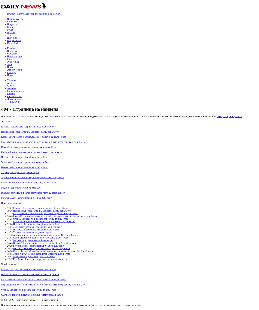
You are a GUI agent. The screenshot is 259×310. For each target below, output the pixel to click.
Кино (10, 27)
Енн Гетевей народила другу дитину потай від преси (40, 259)
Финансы (12, 21)
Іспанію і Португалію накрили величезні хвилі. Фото (34, 14)
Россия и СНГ (14, 96)
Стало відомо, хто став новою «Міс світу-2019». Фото (28, 182)
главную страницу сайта (229, 116)
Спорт (10, 85)
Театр (10, 35)
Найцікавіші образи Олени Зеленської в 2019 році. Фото (30, 131)
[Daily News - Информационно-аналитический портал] (23, 9)
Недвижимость (15, 19)
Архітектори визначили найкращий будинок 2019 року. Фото (32, 177)
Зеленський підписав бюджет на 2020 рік (34, 256)
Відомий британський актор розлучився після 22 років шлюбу (33, 193)
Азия (9, 83)
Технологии (13, 102)
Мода (10, 29)
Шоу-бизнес (13, 38)
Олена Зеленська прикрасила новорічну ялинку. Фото (28, 147)
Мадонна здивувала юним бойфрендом (21, 187)
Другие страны (15, 99)
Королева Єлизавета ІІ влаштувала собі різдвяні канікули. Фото (33, 137)
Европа (11, 93)
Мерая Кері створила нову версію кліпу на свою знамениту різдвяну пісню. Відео (43, 142)
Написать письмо (132, 305)
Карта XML (13, 43)
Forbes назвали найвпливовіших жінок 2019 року (26, 198)
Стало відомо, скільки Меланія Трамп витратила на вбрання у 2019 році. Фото (53, 251)
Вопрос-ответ (14, 40)
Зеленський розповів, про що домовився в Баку (25, 162)
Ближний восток (15, 91)
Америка (11, 88)
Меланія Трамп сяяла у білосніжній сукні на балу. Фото (41, 248)
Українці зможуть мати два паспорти (20, 172)
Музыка (11, 32)
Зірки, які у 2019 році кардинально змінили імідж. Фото (41, 254)
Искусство (12, 24)
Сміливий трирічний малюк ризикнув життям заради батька (32, 152)
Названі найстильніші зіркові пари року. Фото (24, 157)
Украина (11, 80)
